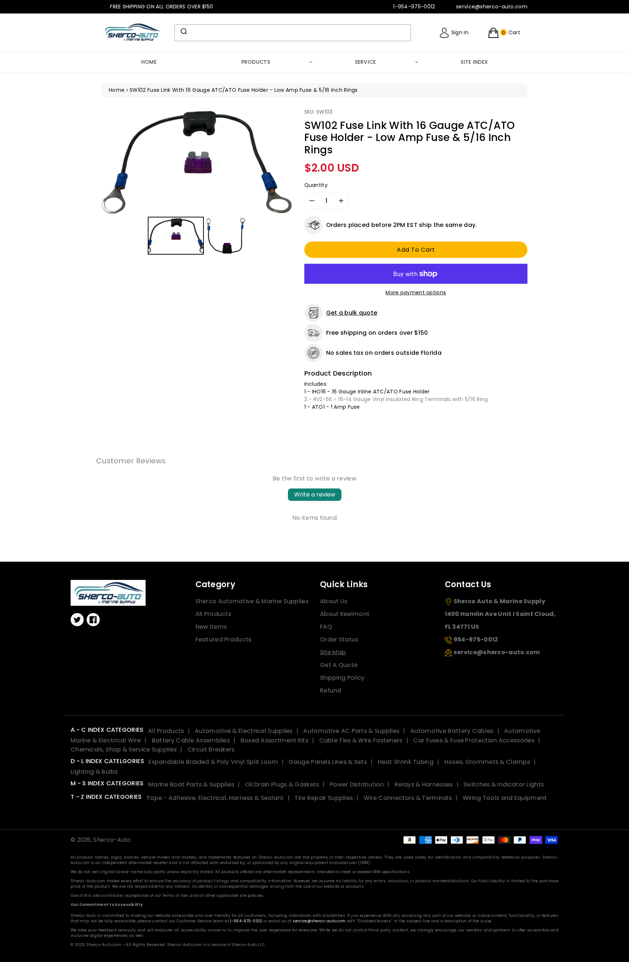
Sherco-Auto (112, 840)
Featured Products (223, 639)
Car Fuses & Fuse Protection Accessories (473, 740)
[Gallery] (197, 182)
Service (365, 62)
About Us (333, 601)
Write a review (314, 494)
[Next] (282, 161)
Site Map (333, 652)
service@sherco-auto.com (319, 921)
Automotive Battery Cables (452, 731)
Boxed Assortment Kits (274, 740)
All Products (213, 614)
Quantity (316, 185)
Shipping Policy (342, 678)
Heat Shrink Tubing (406, 762)
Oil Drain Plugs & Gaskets (282, 784)
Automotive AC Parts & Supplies (351, 731)
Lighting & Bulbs (94, 771)
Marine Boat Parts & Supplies (191, 784)
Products (255, 62)
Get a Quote (338, 665)
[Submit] (183, 31)
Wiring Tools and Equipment (505, 798)
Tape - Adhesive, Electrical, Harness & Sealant (215, 798)
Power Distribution (357, 784)
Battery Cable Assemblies (191, 740)
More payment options (415, 292)
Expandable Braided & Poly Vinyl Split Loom (213, 762)
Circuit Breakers (211, 749)
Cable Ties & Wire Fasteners (361, 740)
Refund (330, 690)
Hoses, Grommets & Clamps (487, 762)
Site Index (474, 62)
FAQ (326, 627)
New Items (211, 627)
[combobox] (292, 32)
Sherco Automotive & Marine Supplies (252, 601)
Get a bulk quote (351, 313)
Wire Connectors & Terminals (408, 798)
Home (149, 62)
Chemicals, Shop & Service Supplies (124, 749)
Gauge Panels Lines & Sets (328, 762)
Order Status (339, 639)
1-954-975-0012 (246, 921)
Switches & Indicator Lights (503, 784)
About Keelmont (344, 614)
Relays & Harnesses (423, 784)
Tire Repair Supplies (323, 798)
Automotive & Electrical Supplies (244, 731)
